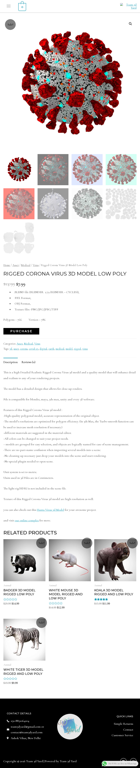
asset (16, 349)
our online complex (27, 520)
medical (59, 349)
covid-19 (33, 349)
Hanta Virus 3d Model (50, 510)
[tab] (10, 362)
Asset (15, 265)
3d (11, 349)
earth (51, 349)
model (69, 349)
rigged (77, 349)
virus (85, 349)
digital (43, 349)
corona (23, 349)
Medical (25, 265)
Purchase (21, 331)
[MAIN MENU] (9, 6)
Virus (36, 265)
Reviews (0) (28, 362)
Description (10, 362)
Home (6, 265)
